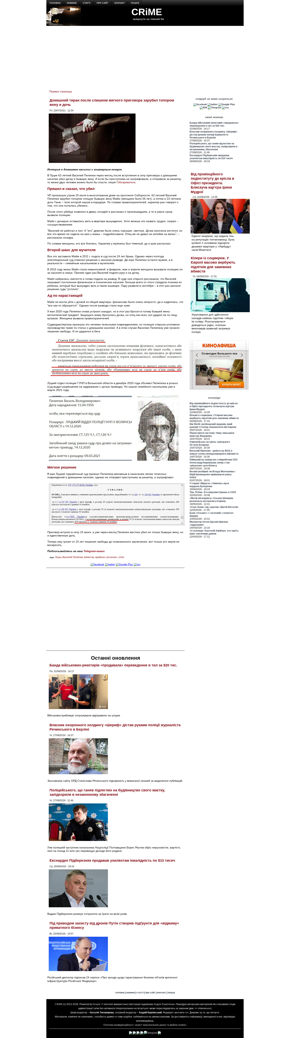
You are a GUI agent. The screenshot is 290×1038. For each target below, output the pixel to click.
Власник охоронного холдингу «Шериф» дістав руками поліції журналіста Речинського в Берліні (213, 134)
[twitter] (110, 564)
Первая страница (60, 91)
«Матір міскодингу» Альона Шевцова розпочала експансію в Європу (211, 500)
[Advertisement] (145, 55)
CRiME (146, 12)
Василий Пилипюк (73, 557)
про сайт (102, 3)
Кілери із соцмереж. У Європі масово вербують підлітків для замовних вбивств (214, 417)
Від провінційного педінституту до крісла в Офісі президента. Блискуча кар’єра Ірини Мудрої (212, 183)
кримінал (100, 557)
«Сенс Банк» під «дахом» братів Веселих (214, 507)
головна (55, 3)
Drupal (96, 1004)
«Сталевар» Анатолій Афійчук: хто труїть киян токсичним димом (214, 532)
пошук (135, 3)
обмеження (204, 1008)
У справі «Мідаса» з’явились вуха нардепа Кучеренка (209, 485)
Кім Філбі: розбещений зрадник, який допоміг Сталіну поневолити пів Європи (213, 425)
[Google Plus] (124, 564)
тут (186, 1012)
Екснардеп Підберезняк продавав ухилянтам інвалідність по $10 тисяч (112, 860)
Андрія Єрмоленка (164, 1004)
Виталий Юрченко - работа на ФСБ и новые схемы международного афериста (214, 452)
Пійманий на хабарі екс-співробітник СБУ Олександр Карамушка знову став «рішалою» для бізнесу (214, 462)
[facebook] (97, 564)
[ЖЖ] (203, 107)
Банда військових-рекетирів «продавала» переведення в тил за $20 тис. (113, 665)
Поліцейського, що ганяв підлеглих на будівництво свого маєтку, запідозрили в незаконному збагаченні (107, 792)
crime (121, 557)
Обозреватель (126, 182)
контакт (119, 3)
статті (86, 3)
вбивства (89, 557)
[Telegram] (214, 107)
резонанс (112, 557)
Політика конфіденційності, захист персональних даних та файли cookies (144, 1025)
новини (72, 3)
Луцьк (58, 557)
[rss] (137, 564)
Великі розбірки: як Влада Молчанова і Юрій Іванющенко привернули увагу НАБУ (212, 474)
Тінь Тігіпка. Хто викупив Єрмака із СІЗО (213, 492)
